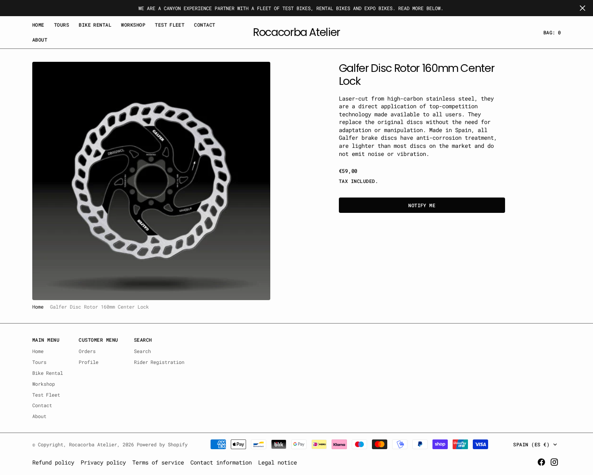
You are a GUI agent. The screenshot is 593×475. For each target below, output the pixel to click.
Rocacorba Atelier (93, 444)
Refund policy (53, 462)
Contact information (221, 462)
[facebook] (541, 462)
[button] (552, 32)
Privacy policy (103, 462)
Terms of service (158, 462)
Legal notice (277, 462)
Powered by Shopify (162, 444)
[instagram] (554, 462)
